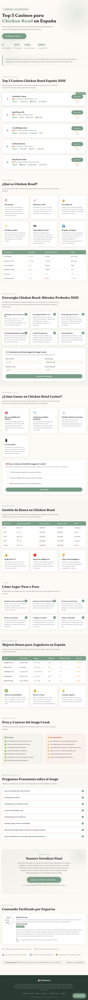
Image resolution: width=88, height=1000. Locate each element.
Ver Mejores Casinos (14, 36)
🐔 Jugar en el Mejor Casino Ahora (44, 880)
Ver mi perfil (44, 489)
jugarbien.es (70, 962)
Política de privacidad (28, 993)
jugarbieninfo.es (79, 962)
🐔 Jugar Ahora (79, 995)
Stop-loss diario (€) (50, 366)
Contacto (63, 993)
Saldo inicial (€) (10, 358)
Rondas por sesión (11, 366)
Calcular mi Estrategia (44, 376)
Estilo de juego (49, 358)
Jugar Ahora (77, 96)
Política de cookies (54, 993)
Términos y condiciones (41, 993)
